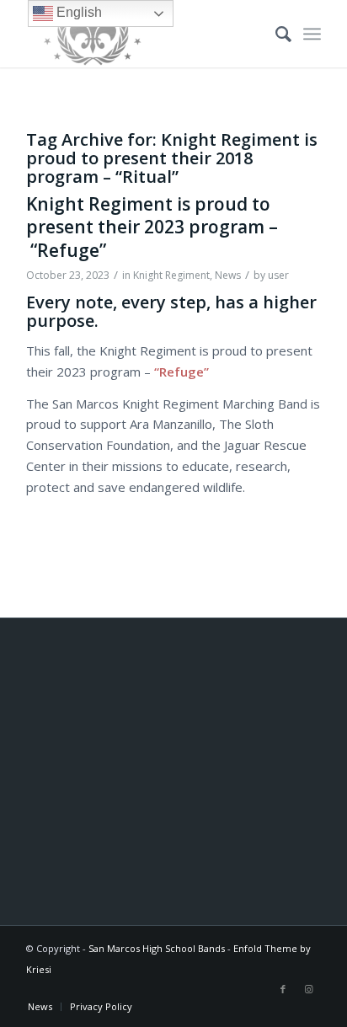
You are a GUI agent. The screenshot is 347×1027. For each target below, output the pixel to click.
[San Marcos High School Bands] (144, 33)
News (228, 275)
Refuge (181, 371)
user (278, 275)
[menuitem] (275, 33)
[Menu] (312, 33)
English (77, 12)
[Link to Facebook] (283, 989)
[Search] (275, 33)
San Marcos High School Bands (156, 948)
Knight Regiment (171, 275)
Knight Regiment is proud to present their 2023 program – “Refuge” (152, 227)
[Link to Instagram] (308, 989)
